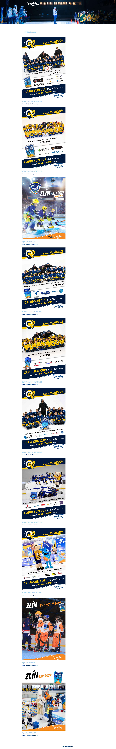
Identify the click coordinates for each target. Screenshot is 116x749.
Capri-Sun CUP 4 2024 (28, 242)
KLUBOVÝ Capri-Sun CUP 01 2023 (32, 593)
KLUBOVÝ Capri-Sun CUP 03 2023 (32, 452)
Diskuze (23, 103)
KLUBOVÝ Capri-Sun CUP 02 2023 (32, 522)
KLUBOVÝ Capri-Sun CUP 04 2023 (32, 382)
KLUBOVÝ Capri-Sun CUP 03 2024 (32, 101)
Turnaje (86, 12)
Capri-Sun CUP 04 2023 (29, 663)
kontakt (91, 12)
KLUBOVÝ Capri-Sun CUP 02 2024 (32, 171)
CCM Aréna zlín (29, 103)
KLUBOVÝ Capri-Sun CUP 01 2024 (32, 312)
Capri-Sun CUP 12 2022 (29, 733)
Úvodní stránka (80, 12)
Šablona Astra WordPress (67, 746)
